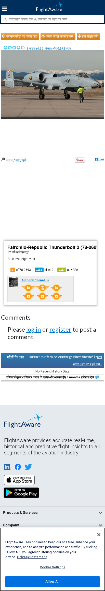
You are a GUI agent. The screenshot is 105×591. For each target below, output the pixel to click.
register (60, 329)
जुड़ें (97, 377)
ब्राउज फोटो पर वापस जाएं (21, 36)
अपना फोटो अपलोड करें (59, 36)
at (68, 270)
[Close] (98, 534)
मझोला (9, 160)
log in (33, 329)
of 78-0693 (21, 270)
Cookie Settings (52, 567)
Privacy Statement (32, 557)
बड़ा (18, 160)
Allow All (52, 581)
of (45, 270)
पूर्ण (24, 160)
